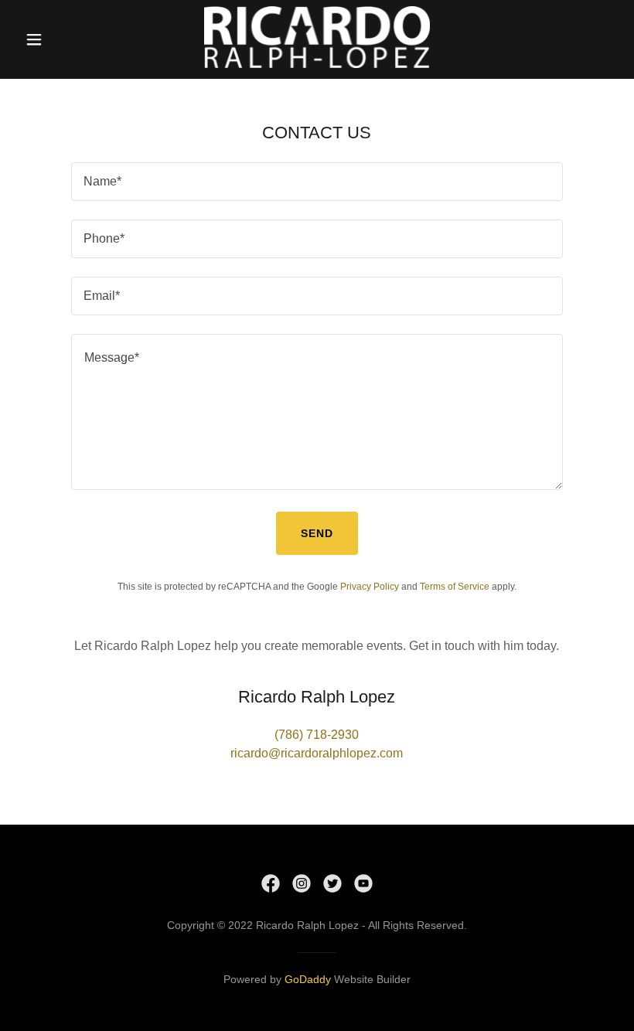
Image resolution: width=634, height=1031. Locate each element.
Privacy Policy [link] (369, 586)
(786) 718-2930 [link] (316, 734)
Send (317, 533)
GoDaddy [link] (308, 979)
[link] (317, 63)
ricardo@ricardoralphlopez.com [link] (316, 753)
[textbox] (316, 181)
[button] (48, 39)
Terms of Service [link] (454, 586)
